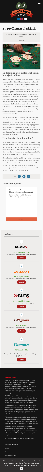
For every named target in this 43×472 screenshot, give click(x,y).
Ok (21, 468)
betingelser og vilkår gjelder (22, 254)
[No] (40, 465)
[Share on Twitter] (23, 176)
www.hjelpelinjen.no (13, 438)
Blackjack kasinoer (10, 455)
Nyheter (24, 34)
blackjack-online (17, 34)
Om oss (7, 448)
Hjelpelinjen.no (33, 254)
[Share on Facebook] (19, 176)
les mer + (22, 219)
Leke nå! (21, 257)
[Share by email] (28, 176)
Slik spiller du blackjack (12, 444)
